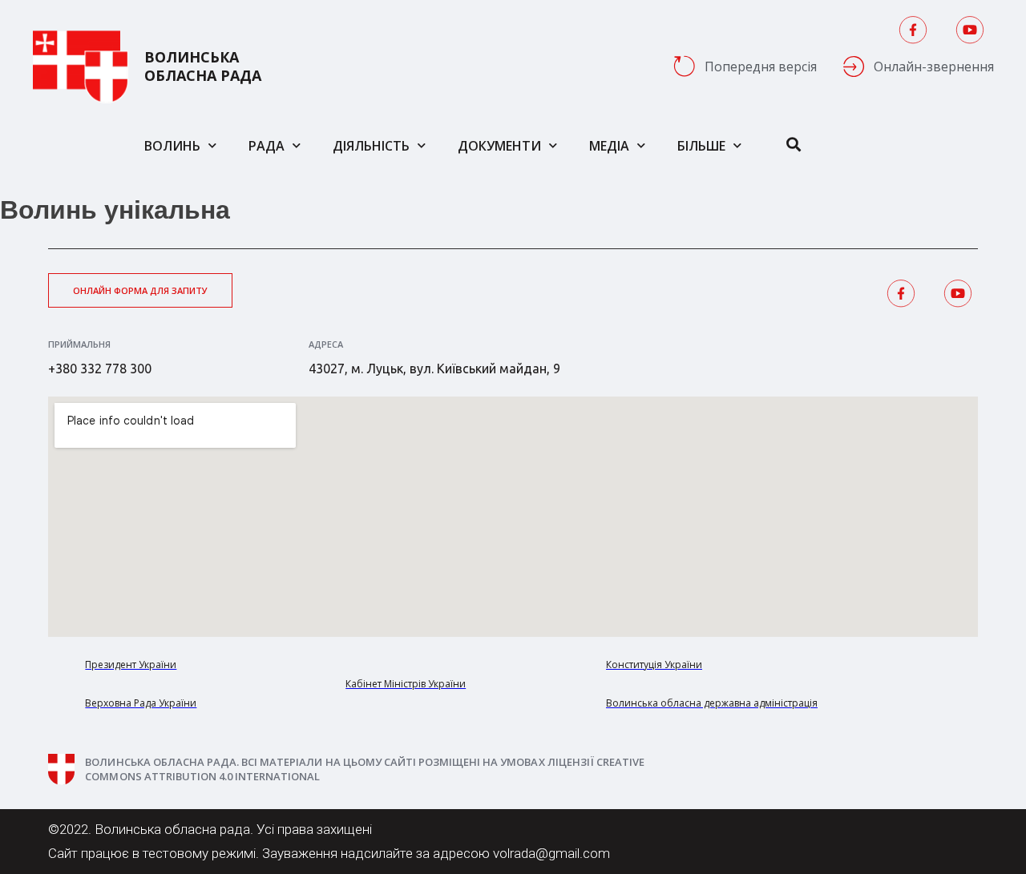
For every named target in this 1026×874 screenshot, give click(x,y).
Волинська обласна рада (202, 66)
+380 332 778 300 (99, 368)
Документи (499, 146)
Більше (701, 146)
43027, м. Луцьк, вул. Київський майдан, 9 (434, 368)
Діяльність (371, 146)
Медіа (609, 146)
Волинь (172, 146)
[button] (140, 290)
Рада (266, 146)
